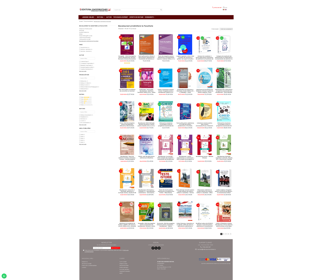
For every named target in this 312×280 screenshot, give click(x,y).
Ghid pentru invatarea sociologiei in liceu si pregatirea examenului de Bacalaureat (224, 124)
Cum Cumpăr (123, 261)
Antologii (81, 30)
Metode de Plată (124, 265)
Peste (82, 97)
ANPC (121, 273)
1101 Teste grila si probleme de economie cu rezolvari (127, 90)
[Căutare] (161, 10)
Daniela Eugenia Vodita (87, 67)
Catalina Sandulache (86, 69)
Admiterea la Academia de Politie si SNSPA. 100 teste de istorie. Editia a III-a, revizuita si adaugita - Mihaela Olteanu (127, 225)
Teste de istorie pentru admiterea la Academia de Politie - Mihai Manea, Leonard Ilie (166, 191)
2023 (82, 140)
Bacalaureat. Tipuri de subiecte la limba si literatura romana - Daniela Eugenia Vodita (127, 158)
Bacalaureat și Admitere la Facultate (88, 41)
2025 (82, 136)
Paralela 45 (83, 116)
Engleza (226, 9)
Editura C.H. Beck (85, 83)
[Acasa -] (95, 9)
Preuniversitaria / (89, 21)
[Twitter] (156, 248)
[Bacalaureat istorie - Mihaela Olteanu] (204, 145)
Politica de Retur (124, 267)
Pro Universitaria (85, 122)
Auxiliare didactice (84, 32)
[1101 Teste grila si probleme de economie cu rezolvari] (127, 78)
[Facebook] (153, 248)
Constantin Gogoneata (87, 63)
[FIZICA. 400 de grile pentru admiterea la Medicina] (146, 145)
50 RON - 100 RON (85, 49)
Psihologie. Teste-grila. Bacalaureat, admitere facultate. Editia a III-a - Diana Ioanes (146, 91)
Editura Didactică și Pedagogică (89, 86)
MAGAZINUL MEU (87, 258)
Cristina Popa (84, 61)
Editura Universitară (86, 115)
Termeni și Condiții (86, 263)
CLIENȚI (122, 258)
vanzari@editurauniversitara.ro (206, 249)
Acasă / (81, 21)
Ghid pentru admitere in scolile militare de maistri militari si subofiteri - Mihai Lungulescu (204, 191)
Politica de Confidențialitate (89, 265)
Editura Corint (84, 84)
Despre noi (85, 261)
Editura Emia (84, 88)
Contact (84, 267)
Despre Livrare (123, 263)
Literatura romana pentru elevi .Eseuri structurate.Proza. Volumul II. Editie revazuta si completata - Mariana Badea (204, 124)
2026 (82, 134)
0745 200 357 (206, 247)
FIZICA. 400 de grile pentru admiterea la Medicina (146, 157)
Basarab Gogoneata (86, 65)
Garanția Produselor (125, 271)
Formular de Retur (124, 269)
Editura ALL (83, 81)
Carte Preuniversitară (84, 37)
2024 (82, 138)
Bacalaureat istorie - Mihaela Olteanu (204, 157)
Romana (224, 9)
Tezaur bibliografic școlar (85, 35)
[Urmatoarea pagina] (230, 234)
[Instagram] (159, 248)
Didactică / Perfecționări (85, 28)
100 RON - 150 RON (86, 51)
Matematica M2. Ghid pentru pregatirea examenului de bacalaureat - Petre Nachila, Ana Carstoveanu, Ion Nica (223, 91)
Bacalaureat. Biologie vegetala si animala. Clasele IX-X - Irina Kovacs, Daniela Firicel (224, 158)
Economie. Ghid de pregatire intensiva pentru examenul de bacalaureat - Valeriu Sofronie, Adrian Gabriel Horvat (166, 225)
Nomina (83, 118)
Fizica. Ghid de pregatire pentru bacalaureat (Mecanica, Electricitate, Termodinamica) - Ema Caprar (127, 124)
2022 (82, 142)
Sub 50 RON (84, 47)
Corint (82, 120)
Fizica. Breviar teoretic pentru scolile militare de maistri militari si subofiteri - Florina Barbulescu (185, 191)
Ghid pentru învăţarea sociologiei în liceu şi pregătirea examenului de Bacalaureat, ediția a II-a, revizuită (165, 124)
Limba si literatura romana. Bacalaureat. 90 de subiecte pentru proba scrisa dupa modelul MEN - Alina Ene (223, 225)
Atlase (80, 34)
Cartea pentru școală (84, 39)
